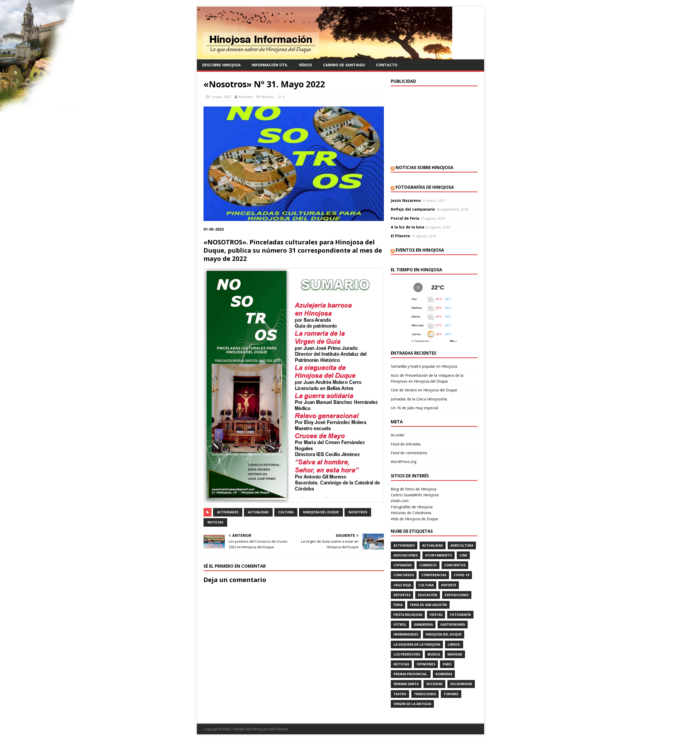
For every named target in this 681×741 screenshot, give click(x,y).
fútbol (399, 624)
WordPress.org (403, 461)
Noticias (267, 96)
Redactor (245, 96)
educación (427, 595)
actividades (227, 512)
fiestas (436, 614)
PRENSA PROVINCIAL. (410, 674)
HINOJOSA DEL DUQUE (321, 512)
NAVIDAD (454, 654)
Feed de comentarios (409, 452)
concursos (403, 575)
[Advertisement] (434, 125)
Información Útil (270, 64)
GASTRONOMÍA (452, 624)
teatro (399, 694)
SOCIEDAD (434, 684)
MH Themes (279, 729)
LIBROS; (454, 644)
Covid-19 (461, 575)
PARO (447, 664)
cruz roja (402, 585)
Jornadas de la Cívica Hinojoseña (419, 399)
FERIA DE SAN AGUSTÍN (428, 605)
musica (433, 654)
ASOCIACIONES (405, 555)
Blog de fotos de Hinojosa (413, 489)
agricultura (461, 545)
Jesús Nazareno (406, 200)
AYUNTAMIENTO (438, 555)
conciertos (455, 565)
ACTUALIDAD (258, 512)
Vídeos (305, 64)
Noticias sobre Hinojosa (424, 167)
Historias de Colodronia (411, 512)
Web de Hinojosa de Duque (414, 518)
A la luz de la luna (407, 227)
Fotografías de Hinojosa (425, 187)
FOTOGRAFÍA (460, 614)
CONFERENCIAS (433, 575)
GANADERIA (423, 624)
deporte (448, 585)
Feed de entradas (406, 444)
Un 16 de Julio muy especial (414, 407)
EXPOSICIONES (457, 595)
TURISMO (451, 694)
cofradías (402, 565)
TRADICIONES (425, 694)
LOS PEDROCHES (406, 654)
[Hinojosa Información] (324, 56)
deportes (401, 595)
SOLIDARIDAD (461, 684)
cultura (285, 512)
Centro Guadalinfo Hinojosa (415, 494)
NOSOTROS (357, 512)
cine (463, 555)
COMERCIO (428, 565)
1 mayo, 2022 (220, 96)
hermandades (405, 634)
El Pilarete (400, 235)
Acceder (398, 434)
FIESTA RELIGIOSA (407, 614)
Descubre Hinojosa (221, 64)
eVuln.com (400, 500)
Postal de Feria (405, 218)
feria (397, 605)
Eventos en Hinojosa (420, 250)
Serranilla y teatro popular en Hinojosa (424, 366)
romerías (443, 674)
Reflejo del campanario (413, 209)
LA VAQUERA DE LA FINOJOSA (416, 644)
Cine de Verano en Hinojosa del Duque (424, 389)
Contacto (386, 64)
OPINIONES (426, 664)
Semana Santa (406, 684)
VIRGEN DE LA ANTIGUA (412, 704)
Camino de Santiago (344, 64)
